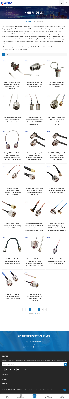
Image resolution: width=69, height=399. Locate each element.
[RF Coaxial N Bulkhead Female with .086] (57, 69)
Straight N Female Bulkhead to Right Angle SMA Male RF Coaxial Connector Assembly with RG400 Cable (34, 227)
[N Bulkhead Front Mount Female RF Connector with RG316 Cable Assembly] (57, 246)
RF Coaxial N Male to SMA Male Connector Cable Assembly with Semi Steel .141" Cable (56, 121)
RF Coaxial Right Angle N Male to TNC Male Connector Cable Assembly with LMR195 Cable (34, 156)
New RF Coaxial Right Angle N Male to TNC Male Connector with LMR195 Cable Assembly (56, 156)
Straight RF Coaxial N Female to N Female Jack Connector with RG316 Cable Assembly (34, 121)
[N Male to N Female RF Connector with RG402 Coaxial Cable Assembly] (12, 281)
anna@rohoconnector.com (38, 347)
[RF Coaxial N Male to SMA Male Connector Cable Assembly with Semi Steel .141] (57, 104)
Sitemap (33, 389)
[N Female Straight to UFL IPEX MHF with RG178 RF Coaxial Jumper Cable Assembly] (34, 281)
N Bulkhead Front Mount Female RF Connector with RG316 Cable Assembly (56, 261)
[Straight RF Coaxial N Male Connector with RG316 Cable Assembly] (12, 104)
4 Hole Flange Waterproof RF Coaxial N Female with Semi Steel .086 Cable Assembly (12, 85)
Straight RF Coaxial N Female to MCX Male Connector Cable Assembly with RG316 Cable (12, 191)
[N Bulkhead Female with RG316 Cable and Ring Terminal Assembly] (34, 69)
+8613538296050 (37, 341)
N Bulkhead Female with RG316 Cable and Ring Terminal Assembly (34, 84)
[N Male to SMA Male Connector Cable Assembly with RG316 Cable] (12, 210)
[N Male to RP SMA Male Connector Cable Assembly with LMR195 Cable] (57, 175)
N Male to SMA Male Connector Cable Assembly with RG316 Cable (12, 226)
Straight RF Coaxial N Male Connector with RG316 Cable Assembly (12, 120)
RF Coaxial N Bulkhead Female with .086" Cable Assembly (56, 84)
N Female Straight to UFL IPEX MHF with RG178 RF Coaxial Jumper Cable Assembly (34, 297)
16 (42, 309)
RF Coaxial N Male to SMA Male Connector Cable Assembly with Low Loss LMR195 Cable (34, 191)
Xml (41, 389)
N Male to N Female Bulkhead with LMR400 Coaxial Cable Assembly (12, 261)
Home (29, 21)
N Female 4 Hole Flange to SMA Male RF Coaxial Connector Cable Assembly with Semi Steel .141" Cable (34, 262)
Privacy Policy (46, 389)
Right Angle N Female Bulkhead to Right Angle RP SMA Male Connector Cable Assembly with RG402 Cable (57, 227)
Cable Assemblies (38, 21)
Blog (37, 389)
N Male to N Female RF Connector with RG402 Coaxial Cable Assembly (12, 296)
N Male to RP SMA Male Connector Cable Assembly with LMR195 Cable (56, 190)
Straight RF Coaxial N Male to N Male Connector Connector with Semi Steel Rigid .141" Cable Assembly (12, 156)
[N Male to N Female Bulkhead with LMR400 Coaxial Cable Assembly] (12, 246)
